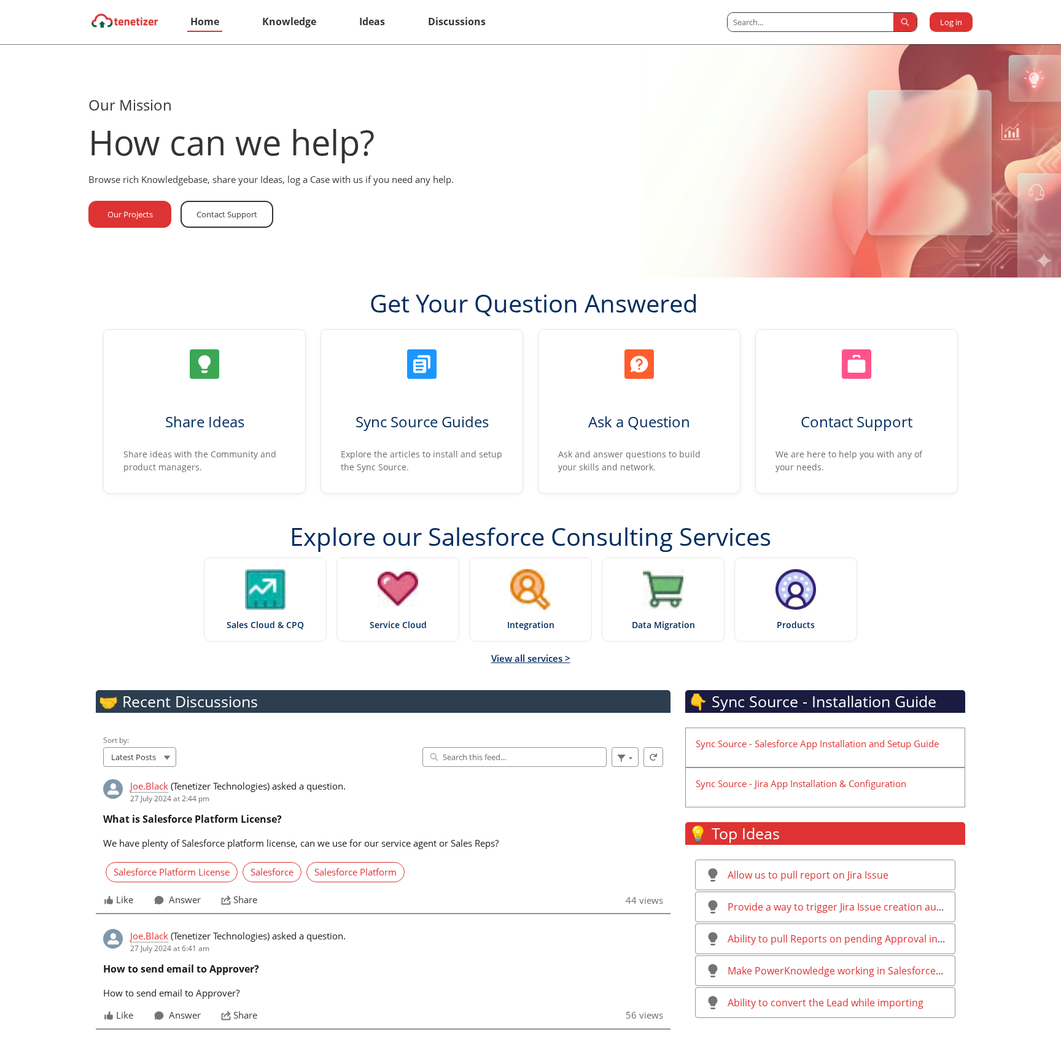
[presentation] (383, 843)
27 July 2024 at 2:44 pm (169, 798)
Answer (185, 900)
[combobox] (810, 22)
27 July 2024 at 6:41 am (169, 948)
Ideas (372, 21)
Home (204, 21)
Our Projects (130, 214)
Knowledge (289, 21)
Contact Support (226, 214)
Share (245, 900)
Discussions (457, 21)
